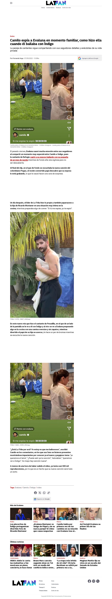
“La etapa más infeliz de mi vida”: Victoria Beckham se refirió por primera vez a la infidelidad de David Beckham (67, 566)
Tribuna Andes (43, 590)
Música (59, 522)
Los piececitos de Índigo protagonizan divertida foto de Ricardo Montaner (19, 527)
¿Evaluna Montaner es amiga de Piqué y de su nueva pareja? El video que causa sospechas (44, 527)
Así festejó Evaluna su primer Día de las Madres (90, 526)
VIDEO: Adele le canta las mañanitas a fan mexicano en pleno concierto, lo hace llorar (21, 564)
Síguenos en (43, 499)
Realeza (58, 7)
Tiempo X (43, 587)
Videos (35, 522)
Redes (12, 36)
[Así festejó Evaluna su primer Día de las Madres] (91, 514)
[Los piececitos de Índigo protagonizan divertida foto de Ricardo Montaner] (21, 514)
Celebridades (50, 7)
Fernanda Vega (18, 58)
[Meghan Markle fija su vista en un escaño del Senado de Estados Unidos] (91, 550)
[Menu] (12, 3)
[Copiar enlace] (49, 493)
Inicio (43, 7)
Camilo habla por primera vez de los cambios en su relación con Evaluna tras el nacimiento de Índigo (67, 529)
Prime (43, 581)
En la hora (43, 584)
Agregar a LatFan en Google (88, 59)
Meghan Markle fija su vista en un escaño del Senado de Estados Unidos (90, 564)
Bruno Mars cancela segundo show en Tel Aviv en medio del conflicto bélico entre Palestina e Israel (43, 565)
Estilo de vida (66, 7)
